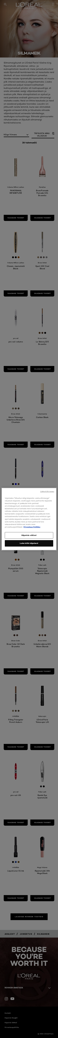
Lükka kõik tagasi (47, 491)
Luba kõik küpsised (29, 543)
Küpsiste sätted (29, 535)
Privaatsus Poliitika (32, 527)
